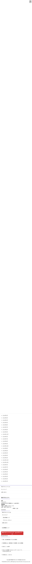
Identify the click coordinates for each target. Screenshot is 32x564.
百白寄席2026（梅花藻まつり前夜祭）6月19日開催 (12, 543)
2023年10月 (5, 446)
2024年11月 (5, 434)
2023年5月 (5, 453)
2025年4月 (5, 432)
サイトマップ (3, 489)
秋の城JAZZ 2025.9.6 (7, 554)
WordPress (8, 561)
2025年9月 (5, 422)
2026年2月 (5, 420)
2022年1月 (5, 481)
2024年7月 (5, 439)
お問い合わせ (3, 492)
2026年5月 (5, 415)
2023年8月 (5, 448)
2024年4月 (5, 443)
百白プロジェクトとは (5, 486)
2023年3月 (5, 457)
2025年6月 (5, 429)
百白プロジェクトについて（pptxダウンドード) (12, 533)
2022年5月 (5, 471)
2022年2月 (5, 478)
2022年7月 (5, 467)
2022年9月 (5, 464)
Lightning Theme (16, 561)
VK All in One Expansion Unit (25, 561)
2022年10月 (5, 462)
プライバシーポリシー (7, 520)
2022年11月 (5, 460)
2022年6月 (5, 469)
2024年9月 (5, 436)
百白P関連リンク (6, 517)
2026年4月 (5, 417)
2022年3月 (5, 476)
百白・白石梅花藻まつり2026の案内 (9, 539)
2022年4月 (5, 474)
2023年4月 (5, 455)
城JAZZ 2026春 (5, 546)
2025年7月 (5, 427)
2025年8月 (5, 424)
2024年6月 (5, 441)
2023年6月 (5, 450)
